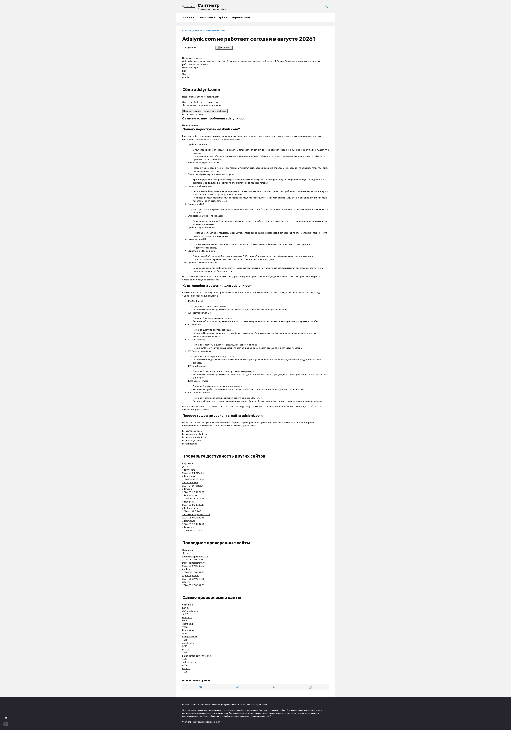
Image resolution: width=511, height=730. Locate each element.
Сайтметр (209, 5)
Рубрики (223, 17)
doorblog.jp (187, 624)
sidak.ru (186, 582)
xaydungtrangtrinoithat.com (196, 656)
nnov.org (186, 668)
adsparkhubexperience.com (196, 514)
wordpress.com (189, 636)
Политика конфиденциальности (206, 722)
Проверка (188, 17)
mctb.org (186, 569)
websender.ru (189, 662)
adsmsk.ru (187, 489)
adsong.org (188, 502)
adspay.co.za (188, 521)
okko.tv (185, 649)
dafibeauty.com (190, 611)
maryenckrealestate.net (194, 563)
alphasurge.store (190, 575)
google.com (188, 643)
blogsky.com (188, 630)
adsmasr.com (188, 476)
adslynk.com (188, 470)
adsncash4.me (189, 495)
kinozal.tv (187, 617)
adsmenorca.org (190, 482)
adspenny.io (188, 527)
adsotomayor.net (190, 508)
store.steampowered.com (195, 556)
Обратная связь (241, 17)
